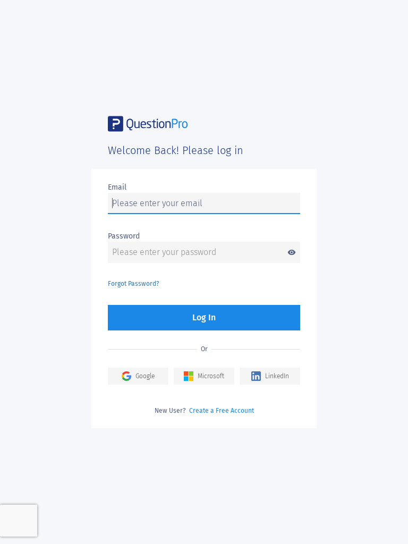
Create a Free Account (221, 410)
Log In (204, 317)
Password (124, 236)
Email (117, 187)
